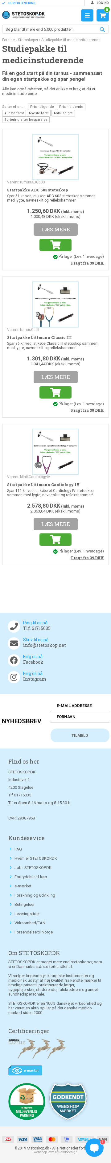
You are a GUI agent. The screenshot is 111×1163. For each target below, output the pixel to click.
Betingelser (24, 904)
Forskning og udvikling (34, 895)
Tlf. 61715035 (37, 628)
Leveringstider (27, 913)
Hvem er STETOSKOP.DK (35, 858)
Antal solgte (63, 113)
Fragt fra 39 (87, 263)
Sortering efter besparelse (25, 120)
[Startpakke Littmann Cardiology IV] (55, 451)
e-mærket (22, 886)
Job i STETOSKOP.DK (32, 867)
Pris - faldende (71, 107)
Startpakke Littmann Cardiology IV (43, 484)
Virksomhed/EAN (29, 923)
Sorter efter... (12, 107)
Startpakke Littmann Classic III (39, 337)
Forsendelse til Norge (33, 932)
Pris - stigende (42, 107)
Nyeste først (38, 113)
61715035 (22, 795)
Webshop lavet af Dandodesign (55, 1152)
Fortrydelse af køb (30, 876)
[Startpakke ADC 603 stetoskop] (55, 156)
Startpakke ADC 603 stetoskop (37, 189)
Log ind (102, 3)
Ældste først (14, 113)
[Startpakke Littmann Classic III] (55, 304)
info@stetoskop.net (44, 645)
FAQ (18, 849)
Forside (8, 40)
